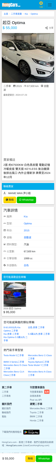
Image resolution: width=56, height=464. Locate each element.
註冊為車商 (35, 395)
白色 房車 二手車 (36, 327)
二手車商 (6, 395)
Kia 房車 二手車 (11, 334)
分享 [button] (51, 28)
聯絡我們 (6, 412)
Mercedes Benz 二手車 (41, 408)
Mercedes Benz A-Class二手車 (39, 373)
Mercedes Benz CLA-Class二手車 (14, 373)
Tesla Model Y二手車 (38, 365)
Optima (34, 14)
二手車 (5, 391)
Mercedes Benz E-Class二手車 (15, 367)
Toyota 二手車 (37, 412)
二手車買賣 (16, 14)
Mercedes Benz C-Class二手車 (40, 357)
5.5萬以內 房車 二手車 (39, 334)
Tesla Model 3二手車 (14, 355)
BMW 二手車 (36, 416)
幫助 (4, 416)
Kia (26, 14)
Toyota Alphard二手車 (38, 362)
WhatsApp (27, 199)
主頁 (6, 14)
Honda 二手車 (37, 420)
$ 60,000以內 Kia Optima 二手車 (12, 329)
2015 (26, 230)
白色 (26, 265)
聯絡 (11, 199)
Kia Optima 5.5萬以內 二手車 (16, 339)
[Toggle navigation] (49, 4)
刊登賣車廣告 (39, 391)
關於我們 (6, 408)
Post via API (36, 399)
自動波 (27, 237)
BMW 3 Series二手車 (14, 362)
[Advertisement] (28, 127)
